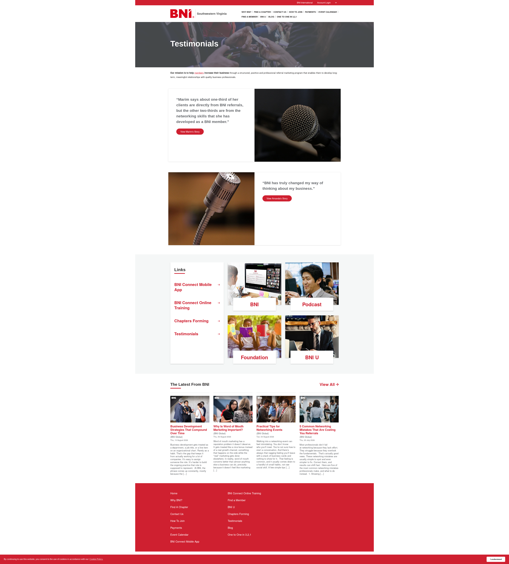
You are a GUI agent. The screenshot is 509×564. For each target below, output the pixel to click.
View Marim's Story (190, 131)
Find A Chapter (262, 11)
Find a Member (250, 16)
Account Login (324, 2)
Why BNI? (246, 11)
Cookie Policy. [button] (96, 559)
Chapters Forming (191, 320)
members (199, 72)
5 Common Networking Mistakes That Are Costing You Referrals (317, 429)
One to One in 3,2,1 (287, 16)
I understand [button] (496, 559)
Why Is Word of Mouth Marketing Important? (228, 427)
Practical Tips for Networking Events (269, 427)
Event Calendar (328, 11)
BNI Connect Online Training (192, 305)
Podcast (312, 304)
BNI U (263, 16)
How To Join (295, 11)
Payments (310, 11)
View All (328, 384)
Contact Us (279, 11)
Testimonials (186, 333)
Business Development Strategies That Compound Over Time (188, 429)
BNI (254, 304)
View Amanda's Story (277, 198)
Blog (271, 16)
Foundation (254, 357)
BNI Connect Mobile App (193, 286)
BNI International (305, 2)
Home (173, 493)
